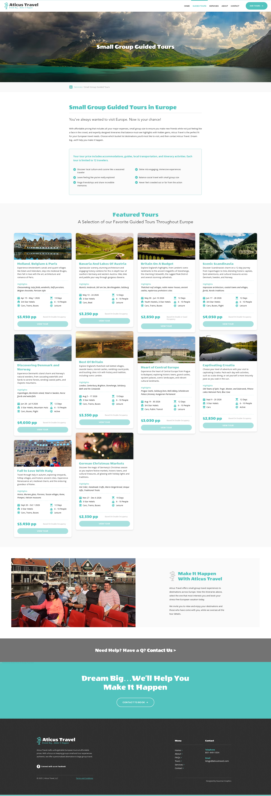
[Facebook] (38, 766)
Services (78, 87)
